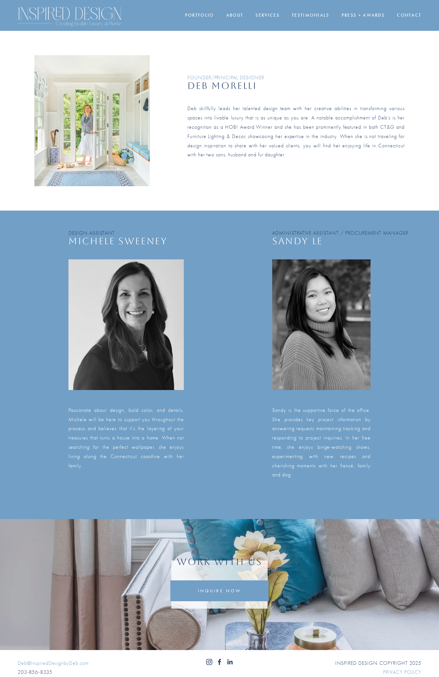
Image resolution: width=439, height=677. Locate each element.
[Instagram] (209, 662)
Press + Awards (363, 15)
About (235, 15)
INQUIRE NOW (219, 590)
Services (267, 15)
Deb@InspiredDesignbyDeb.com (53, 663)
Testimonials (310, 15)
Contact (409, 15)
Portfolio (199, 15)
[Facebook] (219, 662)
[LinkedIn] (230, 662)
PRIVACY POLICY (402, 672)
